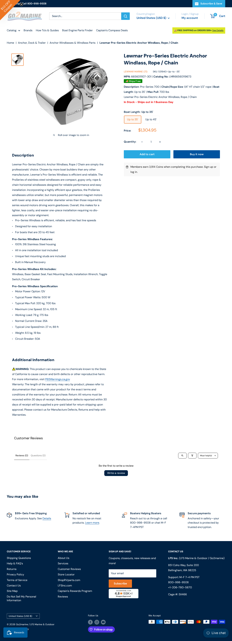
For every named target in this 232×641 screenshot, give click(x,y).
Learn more (92, 522)
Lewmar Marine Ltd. (136, 71)
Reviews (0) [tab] (21, 455)
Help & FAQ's (15, 563)
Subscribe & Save (211, 3)
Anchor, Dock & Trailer (32, 43)
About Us (63, 558)
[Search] (125, 16)
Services (63, 563)
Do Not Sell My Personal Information (21, 598)
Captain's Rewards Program (75, 591)
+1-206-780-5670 (180, 587)
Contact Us (14, 585)
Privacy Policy (15, 574)
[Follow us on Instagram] (96, 622)
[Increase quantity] (160, 141)
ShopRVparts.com (69, 580)
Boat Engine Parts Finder (77, 30)
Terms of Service (17, 580)
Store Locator (66, 574)
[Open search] (182, 455)
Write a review (116, 473)
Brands (28, 30)
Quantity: (130, 142)
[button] (10, 10)
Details (46, 518)
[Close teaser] (21, 4)
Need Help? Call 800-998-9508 (26, 3)
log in (133, 172)
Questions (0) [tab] (38, 455)
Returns (11, 569)
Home (10, 43)
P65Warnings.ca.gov (57, 379)
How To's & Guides (47, 30)
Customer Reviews (69, 569)
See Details (218, 30)
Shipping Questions (19, 558)
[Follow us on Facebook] (90, 622)
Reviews (63, 596)
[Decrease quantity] (142, 141)
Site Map (12, 591)
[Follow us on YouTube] (103, 622)
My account (190, 18)
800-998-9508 (178, 582)
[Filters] (192, 455)
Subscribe (120, 583)
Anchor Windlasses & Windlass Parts (72, 43)
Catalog (11, 30)
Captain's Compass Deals (112, 30)
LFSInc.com (65, 585)
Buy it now (197, 154)
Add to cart (147, 154)
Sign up (208, 167)
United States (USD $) (20, 616)
